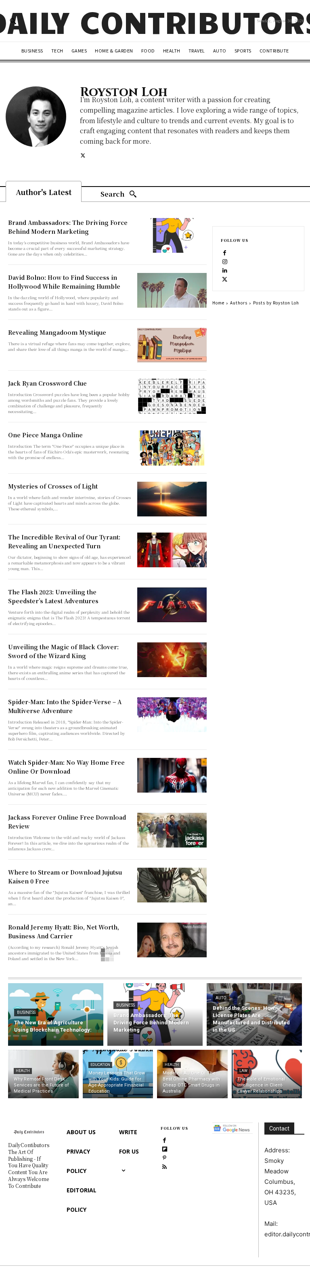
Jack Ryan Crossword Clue (47, 383)
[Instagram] (225, 261)
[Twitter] (83, 155)
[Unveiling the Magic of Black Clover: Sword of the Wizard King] (172, 659)
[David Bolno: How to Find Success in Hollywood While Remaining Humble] (172, 290)
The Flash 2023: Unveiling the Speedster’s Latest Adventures (53, 596)
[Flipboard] (165, 1149)
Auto (221, 998)
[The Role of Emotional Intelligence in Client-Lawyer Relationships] (267, 1074)
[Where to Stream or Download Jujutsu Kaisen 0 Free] (172, 885)
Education (100, 1065)
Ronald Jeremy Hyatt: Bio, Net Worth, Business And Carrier (63, 931)
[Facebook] (225, 252)
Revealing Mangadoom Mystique (57, 332)
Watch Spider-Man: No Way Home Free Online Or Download (66, 766)
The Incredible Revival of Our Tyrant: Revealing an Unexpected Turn (64, 541)
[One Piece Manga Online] (172, 447)
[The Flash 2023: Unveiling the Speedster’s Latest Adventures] (172, 604)
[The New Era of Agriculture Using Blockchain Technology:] (55, 1014)
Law (243, 1071)
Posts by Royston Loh (276, 303)
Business (26, 1012)
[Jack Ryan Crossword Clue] (172, 396)
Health (23, 1071)
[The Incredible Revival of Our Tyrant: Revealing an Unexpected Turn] (172, 550)
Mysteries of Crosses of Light (53, 486)
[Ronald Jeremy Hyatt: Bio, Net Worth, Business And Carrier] (172, 940)
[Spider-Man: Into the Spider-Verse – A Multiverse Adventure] (172, 714)
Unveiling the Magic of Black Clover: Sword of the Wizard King (63, 651)
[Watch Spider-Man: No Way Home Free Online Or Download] (172, 775)
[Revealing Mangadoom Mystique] (172, 345)
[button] (13, 21)
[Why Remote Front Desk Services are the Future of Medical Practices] (43, 1074)
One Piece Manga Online (45, 435)
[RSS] (165, 1166)
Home (218, 303)
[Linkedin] (225, 270)
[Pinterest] (165, 1158)
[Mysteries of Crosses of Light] (172, 499)
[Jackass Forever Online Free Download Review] (172, 830)
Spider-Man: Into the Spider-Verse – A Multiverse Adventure (64, 706)
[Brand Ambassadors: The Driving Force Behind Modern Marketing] (172, 235)
